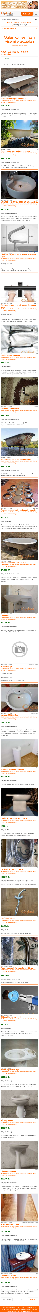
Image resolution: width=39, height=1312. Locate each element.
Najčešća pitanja (8, 1307)
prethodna (7, 1299)
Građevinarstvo (5, 100)
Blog (23, 1307)
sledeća (32, 1299)
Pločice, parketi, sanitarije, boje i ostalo (21, 100)
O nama (17, 1307)
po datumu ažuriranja (18, 64)
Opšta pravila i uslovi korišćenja (19, 1309)
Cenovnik (34, 1309)
